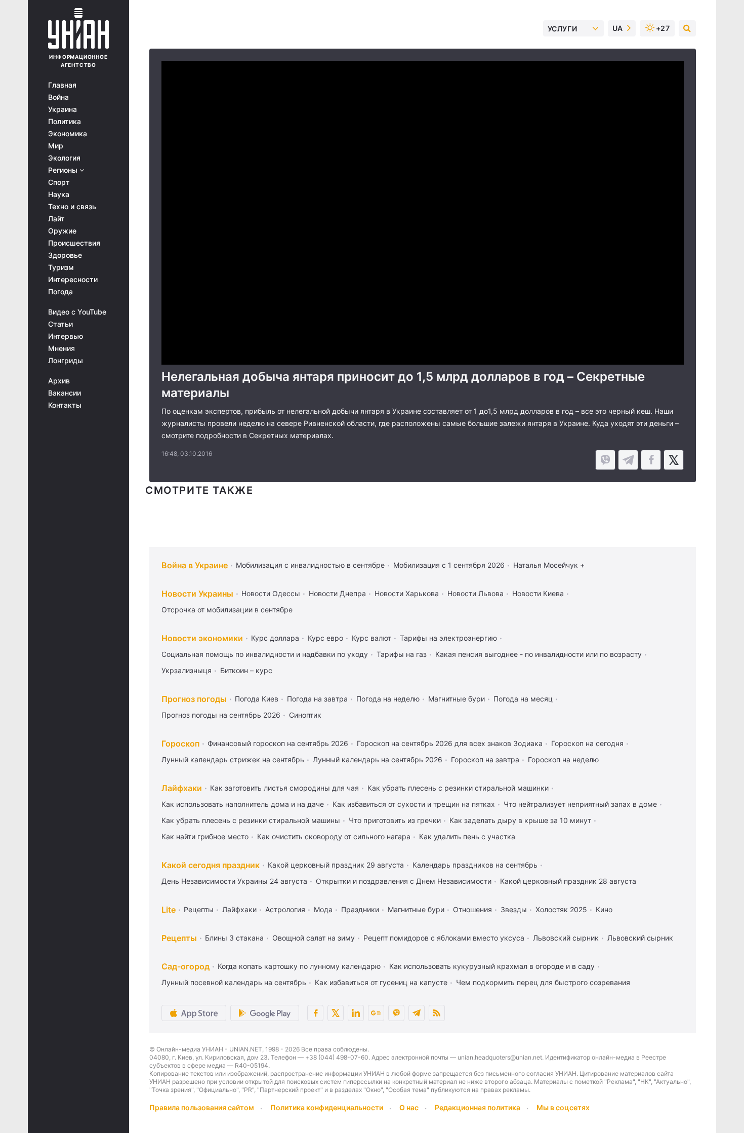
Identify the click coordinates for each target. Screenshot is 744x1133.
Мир (55, 146)
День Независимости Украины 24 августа (234, 881)
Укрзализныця (186, 670)
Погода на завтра (317, 698)
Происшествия (74, 243)
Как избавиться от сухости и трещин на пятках (414, 804)
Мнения (61, 348)
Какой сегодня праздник (210, 865)
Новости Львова (475, 593)
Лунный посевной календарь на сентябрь (233, 982)
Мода (323, 909)
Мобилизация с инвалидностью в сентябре (310, 565)
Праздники (360, 909)
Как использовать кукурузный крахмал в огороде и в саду (492, 966)
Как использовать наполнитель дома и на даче (242, 804)
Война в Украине (194, 565)
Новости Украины (197, 594)
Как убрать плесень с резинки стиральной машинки (458, 788)
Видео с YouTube (77, 312)
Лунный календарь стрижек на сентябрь (232, 759)
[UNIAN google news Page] (376, 1013)
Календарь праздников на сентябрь (475, 865)
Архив (59, 381)
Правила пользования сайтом (201, 1107)
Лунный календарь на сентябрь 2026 (377, 759)
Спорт (59, 182)
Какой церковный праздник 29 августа (336, 865)
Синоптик (305, 715)
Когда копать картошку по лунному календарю (299, 966)
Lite (168, 910)
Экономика (67, 134)
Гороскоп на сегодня (587, 743)
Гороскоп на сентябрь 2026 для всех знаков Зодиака (450, 743)
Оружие (62, 231)
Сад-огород (185, 966)
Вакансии (64, 393)
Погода (60, 292)
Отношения (472, 909)
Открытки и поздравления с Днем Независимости (403, 881)
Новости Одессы (270, 593)
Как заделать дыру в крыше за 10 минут (520, 820)
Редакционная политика (477, 1107)
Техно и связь (72, 207)
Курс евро (325, 638)
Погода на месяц (523, 698)
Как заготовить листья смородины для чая (284, 788)
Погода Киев (256, 698)
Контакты (64, 405)
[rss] (437, 1013)
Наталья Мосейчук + (549, 565)
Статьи (60, 324)
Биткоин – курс (246, 670)
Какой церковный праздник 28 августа (568, 881)
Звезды (514, 909)
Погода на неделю (388, 698)
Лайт (56, 219)
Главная (62, 85)
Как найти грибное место (205, 836)
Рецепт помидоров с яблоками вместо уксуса (443, 937)
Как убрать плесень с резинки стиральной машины (250, 820)
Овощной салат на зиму (313, 937)
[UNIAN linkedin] (356, 1013)
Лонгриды (65, 361)
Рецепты (199, 909)
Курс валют (371, 638)
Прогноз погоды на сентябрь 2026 (220, 715)
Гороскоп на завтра (485, 759)
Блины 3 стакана (234, 937)
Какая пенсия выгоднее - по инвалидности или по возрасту (538, 654)
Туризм (61, 267)
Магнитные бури (456, 698)
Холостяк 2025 (561, 909)
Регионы (63, 170)
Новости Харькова (407, 593)
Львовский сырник (566, 937)
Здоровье (65, 255)
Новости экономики (202, 638)
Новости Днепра (337, 593)
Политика (64, 122)
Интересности (73, 280)
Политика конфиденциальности (326, 1107)
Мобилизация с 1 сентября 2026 (449, 565)
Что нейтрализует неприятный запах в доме (580, 804)
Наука (58, 194)
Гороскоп (180, 743)
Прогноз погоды (194, 699)
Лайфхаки (181, 788)
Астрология (285, 909)
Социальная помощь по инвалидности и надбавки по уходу (264, 654)
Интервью (65, 336)
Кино (604, 909)
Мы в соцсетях (563, 1107)
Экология (64, 158)
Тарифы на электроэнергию (448, 638)
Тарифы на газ (402, 654)
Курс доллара (275, 638)
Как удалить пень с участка (467, 836)
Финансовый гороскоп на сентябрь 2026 (278, 743)
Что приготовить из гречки (395, 820)
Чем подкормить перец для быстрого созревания (543, 982)
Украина (62, 109)
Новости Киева (538, 593)
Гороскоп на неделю (563, 759)
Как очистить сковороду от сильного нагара (333, 836)
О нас (409, 1107)
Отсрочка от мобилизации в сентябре (227, 609)
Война (58, 97)
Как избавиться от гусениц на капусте (381, 982)
